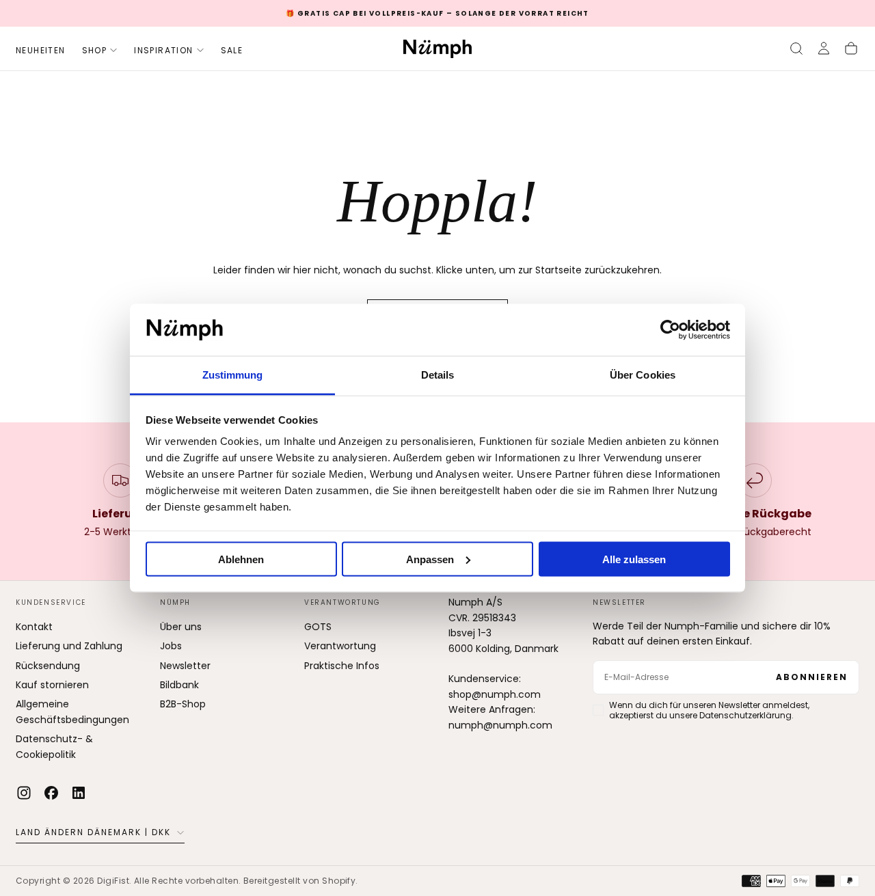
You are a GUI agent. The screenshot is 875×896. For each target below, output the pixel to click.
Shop (94, 50)
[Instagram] (24, 793)
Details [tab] (438, 375)
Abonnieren (812, 677)
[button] (796, 48)
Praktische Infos (341, 666)
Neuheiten (41, 50)
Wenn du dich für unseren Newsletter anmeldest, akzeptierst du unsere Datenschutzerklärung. (709, 710)
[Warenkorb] (851, 48)
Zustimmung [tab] (232, 375)
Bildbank (179, 685)
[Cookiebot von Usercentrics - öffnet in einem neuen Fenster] (670, 330)
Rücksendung (48, 666)
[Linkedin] (78, 793)
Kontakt (34, 627)
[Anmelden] (824, 48)
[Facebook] (51, 793)
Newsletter (185, 666)
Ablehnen (241, 559)
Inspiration (163, 50)
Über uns (181, 627)
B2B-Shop (183, 704)
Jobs (171, 646)
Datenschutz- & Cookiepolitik (54, 746)
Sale (232, 50)
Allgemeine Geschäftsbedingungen (72, 711)
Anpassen (430, 559)
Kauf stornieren (52, 685)
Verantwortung (340, 646)
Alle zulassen (634, 559)
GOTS (318, 627)
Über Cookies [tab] (642, 375)
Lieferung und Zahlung (69, 646)
